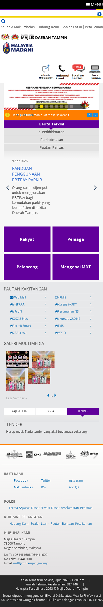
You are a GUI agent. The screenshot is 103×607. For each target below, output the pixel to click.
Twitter (46, 480)
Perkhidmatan (51, 139)
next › (56, 395)
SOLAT (51, 411)
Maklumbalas (23, 487)
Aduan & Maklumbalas (17, 27)
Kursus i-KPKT (67, 304)
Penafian (86, 508)
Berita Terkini (51, 124)
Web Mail (19, 297)
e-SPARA (18, 304)
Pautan (55, 523)
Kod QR (73, 487)
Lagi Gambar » (16, 398)
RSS (43, 487)
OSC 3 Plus (20, 319)
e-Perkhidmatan (51, 131)
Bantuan (68, 523)
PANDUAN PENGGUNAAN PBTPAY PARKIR (27, 174)
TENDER (88, 411)
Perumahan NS (68, 311)
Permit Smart (22, 326)
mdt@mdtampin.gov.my (30, 563)
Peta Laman (94, 27)
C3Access (19, 333)
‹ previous (47, 395)
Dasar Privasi (40, 508)
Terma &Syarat (19, 508)
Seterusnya (95, 187)
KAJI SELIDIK (20, 411)
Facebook (21, 480)
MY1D (62, 333)
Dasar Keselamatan (65, 508)
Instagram (75, 480)
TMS (61, 326)
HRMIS (61, 297)
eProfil (17, 311)
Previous (7, 187)
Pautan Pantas (52, 147)
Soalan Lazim (72, 27)
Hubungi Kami (48, 27)
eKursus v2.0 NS (69, 319)
